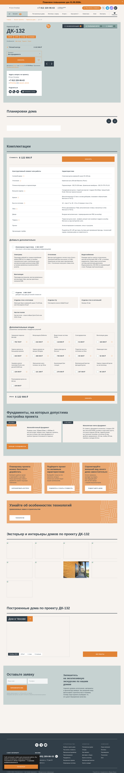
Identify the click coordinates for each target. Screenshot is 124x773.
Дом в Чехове (17, 618)
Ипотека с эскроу (53, 14)
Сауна (29, 41)
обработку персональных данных (38, 694)
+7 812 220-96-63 (46, 8)
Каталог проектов (19, 19)
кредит (15, 65)
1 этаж (23, 37)
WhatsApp (13, 83)
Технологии (104, 755)
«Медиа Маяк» (112, 772)
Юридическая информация (46, 772)
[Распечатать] (115, 121)
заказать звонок (24, 83)
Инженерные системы (69, 763)
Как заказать (85, 752)
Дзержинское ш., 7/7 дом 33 (44, 760)
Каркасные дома (31, 19)
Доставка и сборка (87, 755)
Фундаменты (66, 757)
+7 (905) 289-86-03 (44, 756)
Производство (105, 752)
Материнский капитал (88, 760)
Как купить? (74, 14)
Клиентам (86, 14)
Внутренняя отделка (69, 760)
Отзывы (84, 749)
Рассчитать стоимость (69, 749)
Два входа (18, 41)
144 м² (10, 37)
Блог (94, 14)
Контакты (103, 14)
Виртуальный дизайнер (69, 752)
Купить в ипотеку (87, 757)
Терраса (24, 41)
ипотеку (22, 65)
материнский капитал (13, 67)
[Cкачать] (108, 121)
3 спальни (31, 37)
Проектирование (68, 755)
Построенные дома (38, 14)
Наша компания (105, 747)
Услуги (64, 14)
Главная (9, 19)
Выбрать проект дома (69, 747)
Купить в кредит (86, 763)
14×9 (16, 37)
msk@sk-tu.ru (40, 762)
